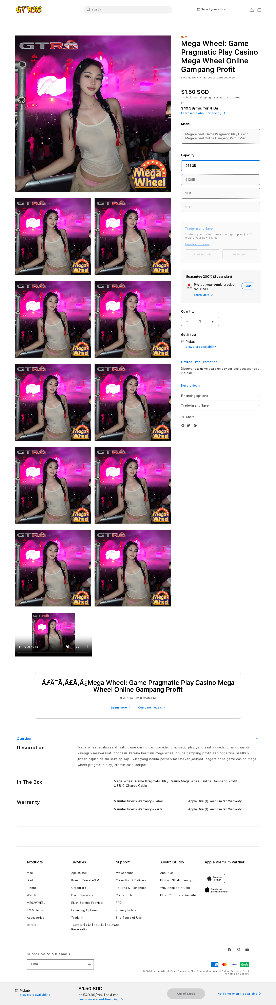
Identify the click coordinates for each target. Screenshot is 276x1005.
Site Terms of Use (129, 917)
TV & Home (35, 910)
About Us (167, 873)
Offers (31, 925)
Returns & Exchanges (131, 887)
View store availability (201, 346)
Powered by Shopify (236, 974)
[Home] (29, 9)
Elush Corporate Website (178, 895)
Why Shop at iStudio (175, 887)
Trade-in (77, 917)
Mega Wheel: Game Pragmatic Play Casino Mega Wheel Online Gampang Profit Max (217, 136)
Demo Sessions (82, 895)
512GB (190, 180)
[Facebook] (184, 426)
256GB (190, 166)
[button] (221, 362)
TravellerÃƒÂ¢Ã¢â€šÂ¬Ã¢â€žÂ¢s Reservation (95, 927)
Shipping (205, 97)
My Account (124, 873)
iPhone (32, 887)
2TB (188, 207)
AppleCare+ (79, 873)
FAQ (119, 902)
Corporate (78, 887)
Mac (30, 873)
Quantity (187, 311)
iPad (30, 880)
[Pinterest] (196, 426)
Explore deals (190, 385)
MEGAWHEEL (36, 902)
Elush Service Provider (87, 902)
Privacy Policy (126, 910)
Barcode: (209, 77)
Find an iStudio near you (177, 880)
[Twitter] (189, 426)
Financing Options (84, 910)
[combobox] (127, 9)
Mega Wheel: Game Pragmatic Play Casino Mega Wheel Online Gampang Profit (201, 971)
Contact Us (124, 895)
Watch (31, 895)
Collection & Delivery (131, 880)
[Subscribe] (89, 964)
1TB (188, 193)
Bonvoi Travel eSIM (85, 880)
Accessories (35, 917)
